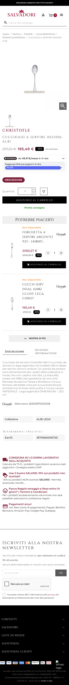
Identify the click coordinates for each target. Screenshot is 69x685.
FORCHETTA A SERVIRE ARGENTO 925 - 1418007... (37, 237)
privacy (51, 594)
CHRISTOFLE (16, 130)
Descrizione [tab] (14, 351)
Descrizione (13, 179)
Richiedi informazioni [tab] (46, 351)
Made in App (46, 681)
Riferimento (21, 403)
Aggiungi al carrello (34, 200)
